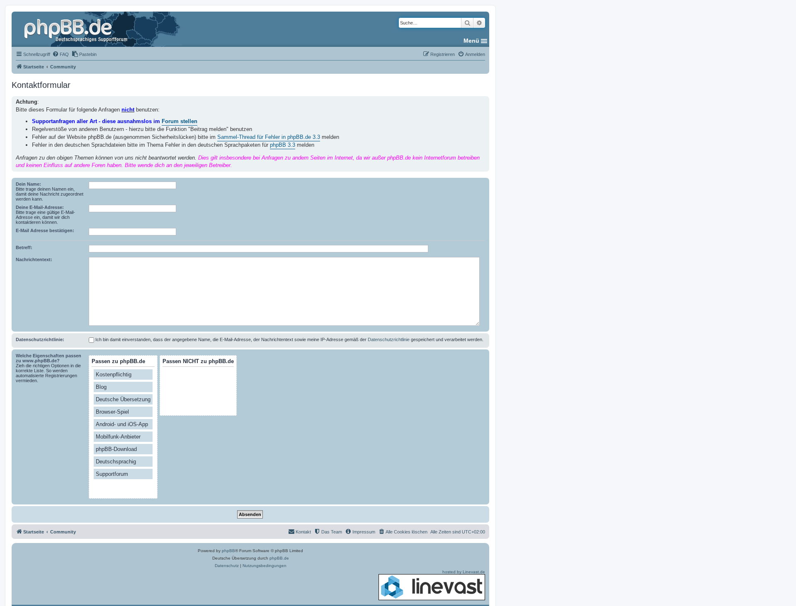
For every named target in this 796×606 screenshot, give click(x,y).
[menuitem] (60, 54)
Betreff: (24, 247)
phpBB (228, 550)
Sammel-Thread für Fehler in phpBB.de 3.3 (268, 137)
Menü (471, 40)
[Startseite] (76, 29)
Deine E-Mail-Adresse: (40, 207)
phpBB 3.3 (282, 145)
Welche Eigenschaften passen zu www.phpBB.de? (48, 358)
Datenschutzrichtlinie (389, 339)
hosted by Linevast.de (463, 572)
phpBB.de (279, 558)
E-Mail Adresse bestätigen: (45, 230)
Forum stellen (179, 121)
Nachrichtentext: (34, 259)
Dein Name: (28, 184)
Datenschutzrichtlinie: (40, 339)
